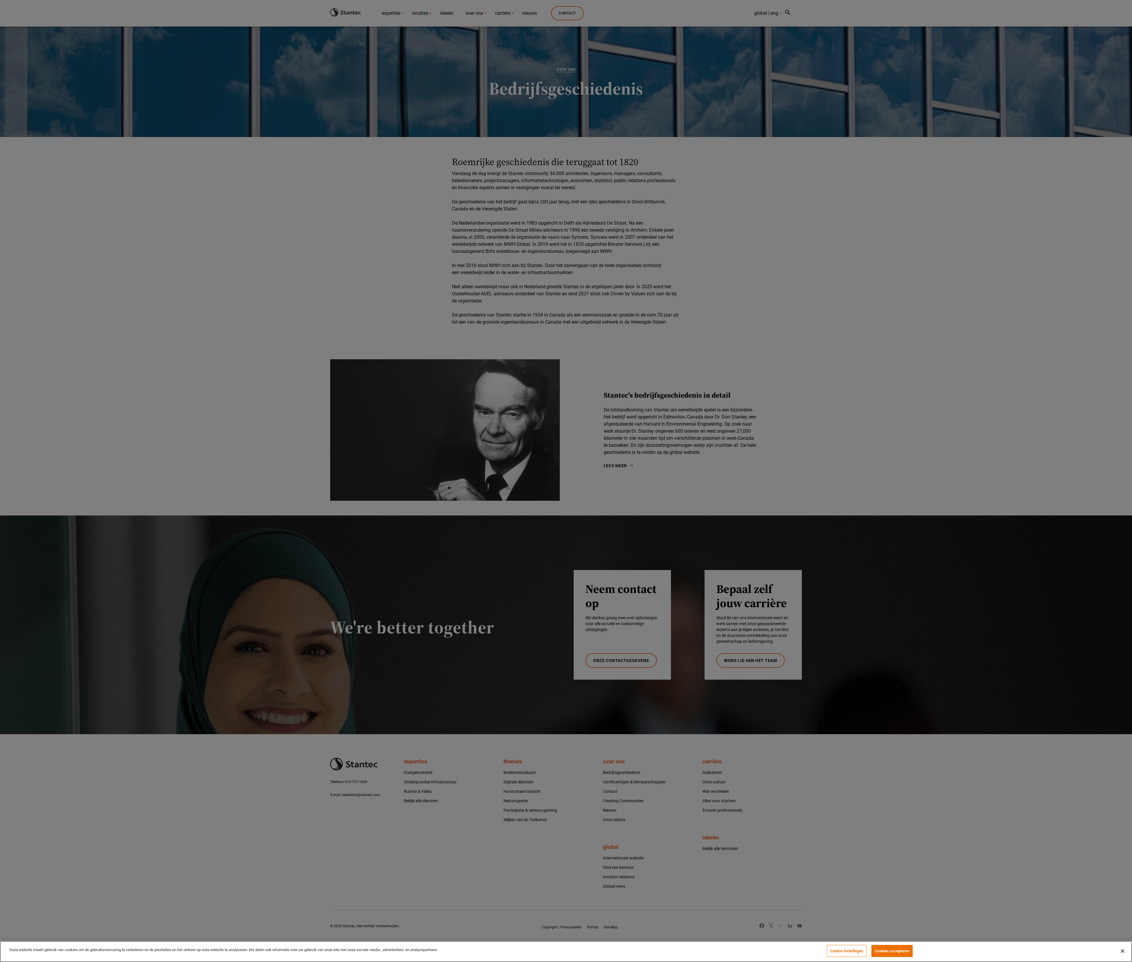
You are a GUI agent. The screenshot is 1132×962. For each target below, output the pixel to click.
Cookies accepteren (892, 951)
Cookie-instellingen (846, 951)
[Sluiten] (1122, 951)
